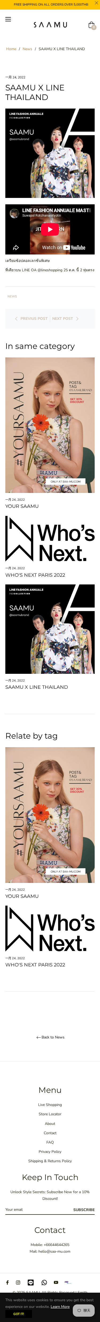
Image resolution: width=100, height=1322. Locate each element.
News (27, 48)
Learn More (60, 1306)
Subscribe (84, 1209)
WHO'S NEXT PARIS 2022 (35, 575)
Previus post (34, 318)
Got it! (18, 1314)
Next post (62, 318)
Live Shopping (50, 1104)
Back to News (53, 1037)
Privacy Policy (50, 1151)
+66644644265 (56, 1244)
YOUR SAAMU (22, 506)
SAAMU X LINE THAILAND (36, 687)
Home (11, 48)
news (12, 296)
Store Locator (50, 1114)
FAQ (50, 1142)
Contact (50, 1133)
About (50, 1123)
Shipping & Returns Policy (50, 1161)
